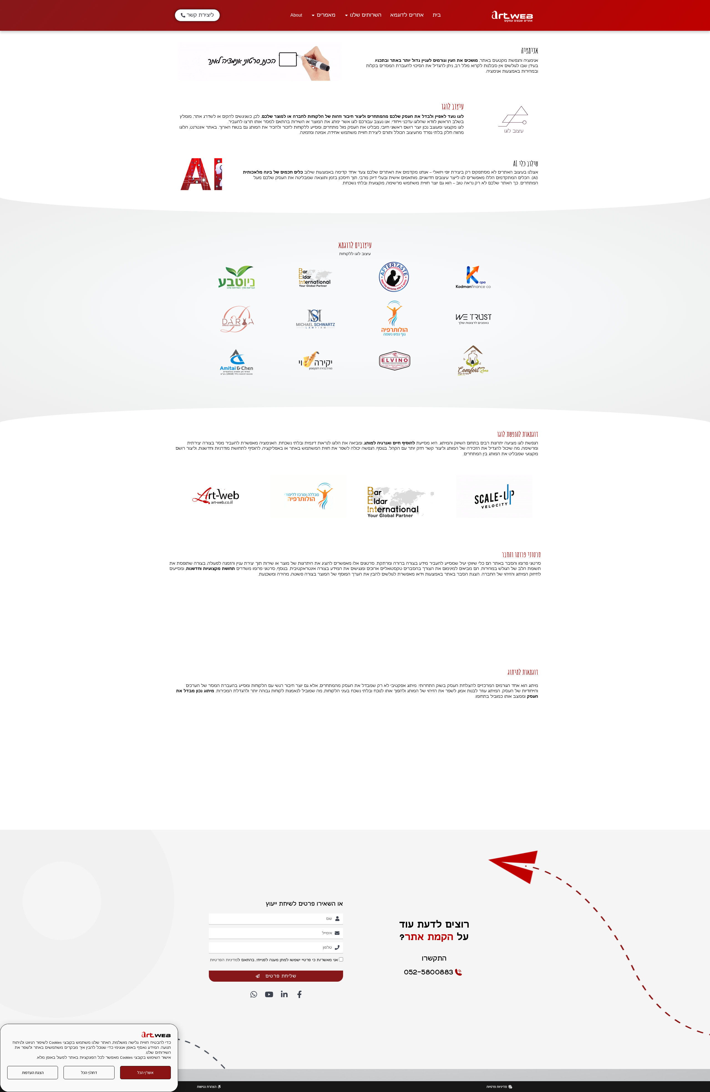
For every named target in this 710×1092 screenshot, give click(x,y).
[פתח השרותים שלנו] (346, 15)
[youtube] (268, 994)
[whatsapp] (253, 994)
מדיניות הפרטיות (224, 960)
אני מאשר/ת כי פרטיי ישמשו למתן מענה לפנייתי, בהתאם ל (274, 960)
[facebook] (298, 994)
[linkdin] (283, 994)
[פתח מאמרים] (313, 15)
